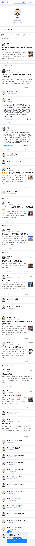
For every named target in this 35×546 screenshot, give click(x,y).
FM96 (3, 39)
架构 (20, 498)
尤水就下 (9, 202)
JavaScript (22, 520)
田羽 (16, 92)
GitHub (21, 513)
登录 (29, 2)
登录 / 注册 (17, 541)
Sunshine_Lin (19, 306)
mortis (8, 43)
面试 (20, 506)
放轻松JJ (9, 256)
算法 (20, 491)
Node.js (21, 484)
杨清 (16, 154)
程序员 (21, 462)
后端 (20, 528)
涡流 (16, 191)
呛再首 (8, 70)
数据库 (21, 469)
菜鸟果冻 (9, 369)
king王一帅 (18, 161)
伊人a (16, 412)
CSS (20, 477)
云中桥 (17, 299)
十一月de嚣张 (19, 440)
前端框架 (21, 455)
